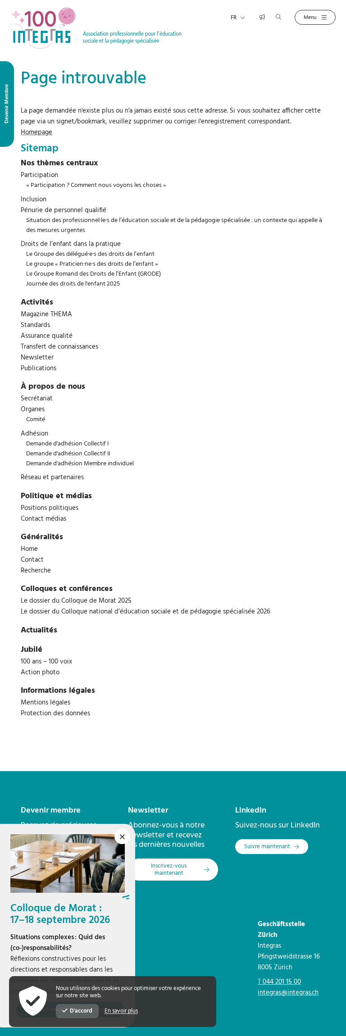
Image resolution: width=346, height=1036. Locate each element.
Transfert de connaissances (59, 346)
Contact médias (43, 518)
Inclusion (33, 199)
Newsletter (37, 357)
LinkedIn (250, 810)
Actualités (39, 630)
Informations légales (58, 690)
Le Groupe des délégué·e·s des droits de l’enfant (90, 254)
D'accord (81, 1011)
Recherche (36, 570)
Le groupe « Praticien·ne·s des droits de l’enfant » (92, 264)
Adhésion (34, 433)
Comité (35, 419)
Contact (32, 559)
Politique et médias (56, 496)
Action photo (40, 672)
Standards (35, 325)
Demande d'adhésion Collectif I (67, 444)
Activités (37, 302)
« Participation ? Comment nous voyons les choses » (96, 185)
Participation (39, 175)
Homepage (36, 132)
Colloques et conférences (67, 588)
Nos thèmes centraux (59, 163)
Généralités (42, 537)
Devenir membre (51, 810)
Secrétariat (37, 398)
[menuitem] (173, 163)
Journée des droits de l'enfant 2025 (73, 284)
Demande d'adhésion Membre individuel (80, 464)
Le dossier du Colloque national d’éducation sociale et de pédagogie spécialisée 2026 (145, 611)
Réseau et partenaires (52, 477)
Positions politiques (49, 508)
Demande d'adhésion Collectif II (68, 454)
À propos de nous (53, 386)
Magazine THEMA (46, 314)
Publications (38, 368)
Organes (33, 409)
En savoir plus (121, 1011)
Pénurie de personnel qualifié (63, 210)
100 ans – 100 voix (46, 661)
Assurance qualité (47, 336)
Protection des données (55, 713)
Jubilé (31, 649)
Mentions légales (45, 702)
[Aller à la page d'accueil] (96, 28)
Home (29, 549)
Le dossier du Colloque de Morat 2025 (76, 600)
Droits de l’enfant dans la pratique (71, 244)
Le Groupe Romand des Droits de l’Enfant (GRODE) (93, 274)
